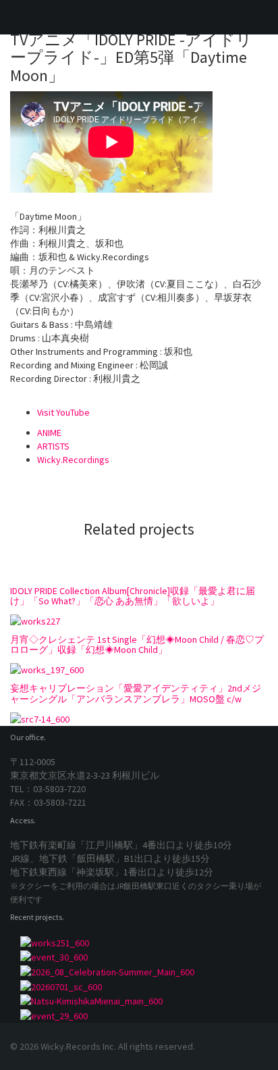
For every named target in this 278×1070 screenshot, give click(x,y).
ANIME (49, 433)
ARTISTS (53, 446)
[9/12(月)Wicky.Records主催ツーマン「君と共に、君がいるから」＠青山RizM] (139, 957)
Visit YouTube (63, 412)
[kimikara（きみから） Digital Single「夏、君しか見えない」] (139, 1001)
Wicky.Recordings (73, 460)
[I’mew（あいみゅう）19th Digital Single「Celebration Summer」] (139, 971)
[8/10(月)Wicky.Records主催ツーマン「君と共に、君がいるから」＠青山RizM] (139, 1015)
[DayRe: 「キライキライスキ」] (139, 942)
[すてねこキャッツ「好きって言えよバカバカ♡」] (139, 986)
